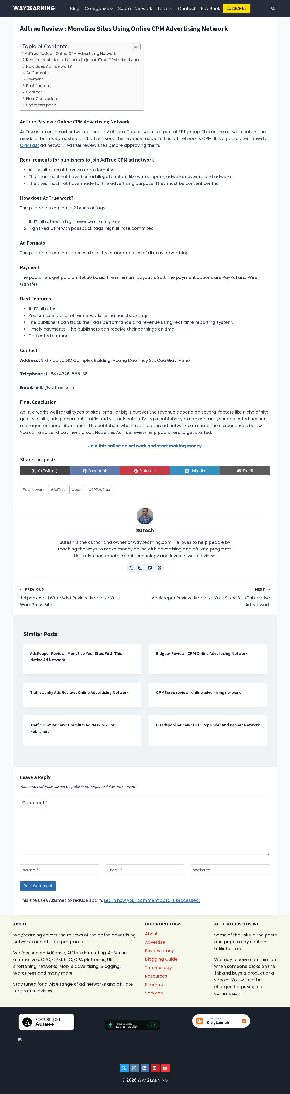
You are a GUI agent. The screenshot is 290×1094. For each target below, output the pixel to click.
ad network (33, 489)
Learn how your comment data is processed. (152, 900)
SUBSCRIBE (236, 8)
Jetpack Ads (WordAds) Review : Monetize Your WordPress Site (70, 597)
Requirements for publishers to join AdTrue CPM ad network (82, 59)
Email (115, 870)
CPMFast (29, 145)
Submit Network (135, 8)
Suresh (145, 530)
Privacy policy (159, 951)
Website (202, 870)
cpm (77, 489)
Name (30, 870)
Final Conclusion (41, 98)
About (151, 934)
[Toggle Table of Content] (134, 46)
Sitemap (154, 985)
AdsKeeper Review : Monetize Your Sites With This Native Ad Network (211, 597)
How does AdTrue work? (49, 66)
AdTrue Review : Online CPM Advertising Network (70, 53)
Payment (34, 79)
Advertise (155, 942)
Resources (156, 976)
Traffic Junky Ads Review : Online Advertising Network (79, 693)
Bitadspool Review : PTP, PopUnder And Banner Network (208, 725)
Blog (75, 8)
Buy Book (210, 8)
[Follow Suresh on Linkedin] (150, 567)
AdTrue (58, 489)
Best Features (39, 85)
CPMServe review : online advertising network (198, 693)
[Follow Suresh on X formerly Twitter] (131, 567)
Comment (35, 803)
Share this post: (41, 105)
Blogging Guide (161, 959)
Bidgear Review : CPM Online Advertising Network (202, 654)
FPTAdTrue (99, 489)
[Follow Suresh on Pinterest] (159, 567)
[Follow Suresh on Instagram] (140, 567)
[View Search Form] (273, 8)
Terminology (158, 968)
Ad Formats (37, 72)
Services (154, 993)
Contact (187, 8)
